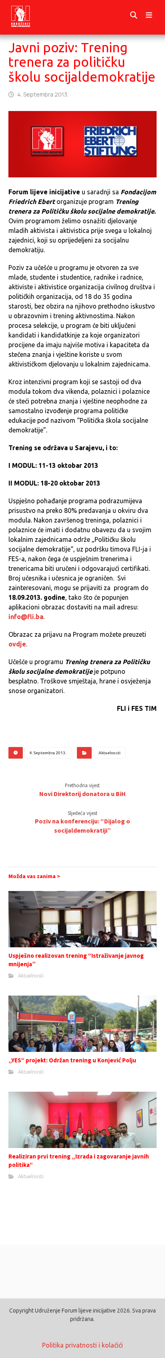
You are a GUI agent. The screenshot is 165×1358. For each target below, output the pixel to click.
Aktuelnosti (110, 753)
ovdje (17, 644)
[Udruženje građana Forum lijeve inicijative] (27, 15)
